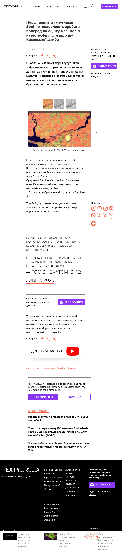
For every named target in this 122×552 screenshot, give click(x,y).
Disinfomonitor (73, 491)
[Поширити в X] (48, 56)
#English (48, 489)
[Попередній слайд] (23, 131)
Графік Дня (50, 512)
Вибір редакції (52, 485)
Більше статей (38, 411)
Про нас (48, 469)
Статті (47, 473)
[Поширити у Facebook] (42, 56)
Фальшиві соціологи (70, 482)
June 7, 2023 (40, 280)
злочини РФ (33, 368)
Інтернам (70, 495)
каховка (72, 368)
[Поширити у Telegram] (54, 56)
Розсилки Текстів (53, 481)
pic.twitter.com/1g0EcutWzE (45, 266)
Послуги (70, 476)
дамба (61, 368)
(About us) (59, 469)
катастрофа (49, 368)
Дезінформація (73, 487)
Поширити (31, 55)
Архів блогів (51, 515)
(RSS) (53, 473)
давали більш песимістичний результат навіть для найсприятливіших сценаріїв (51, 328)
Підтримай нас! (52, 504)
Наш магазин (51, 508)
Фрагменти (50, 477)
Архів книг (50, 519)
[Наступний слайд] (95, 131)
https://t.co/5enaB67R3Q (65, 262)
